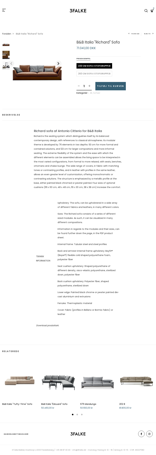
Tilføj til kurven (110, 86)
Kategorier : (82, 92)
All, (91, 92)
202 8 (122, 404)
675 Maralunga (88, 404)
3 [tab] (82, 414)
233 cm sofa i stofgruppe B (94, 65)
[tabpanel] (19, 383)
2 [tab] (77, 414)
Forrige (135, 34)
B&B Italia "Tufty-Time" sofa (17, 404)
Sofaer (96, 92)
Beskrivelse (11, 114)
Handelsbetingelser (16, 434)
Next (58, 64)
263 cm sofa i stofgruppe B (94, 73)
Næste (147, 34)
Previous (11, 64)
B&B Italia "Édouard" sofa (54, 404)
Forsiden (6, 33)
